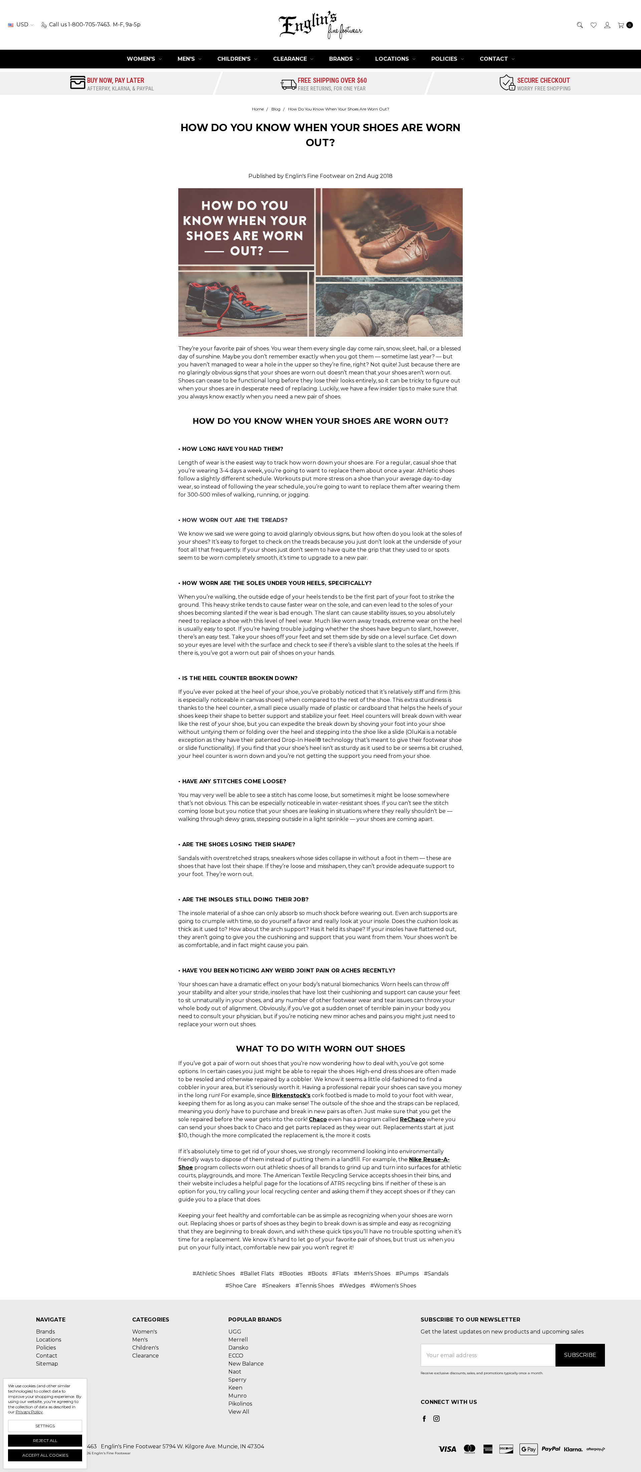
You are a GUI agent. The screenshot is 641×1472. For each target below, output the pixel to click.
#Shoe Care (240, 1285)
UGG (234, 1332)
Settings (45, 1425)
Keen (235, 1388)
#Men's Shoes (372, 1273)
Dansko (238, 1348)
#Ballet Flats (257, 1273)
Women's (142, 59)
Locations (393, 59)
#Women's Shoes (393, 1285)
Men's (187, 59)
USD (22, 24)
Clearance (290, 59)
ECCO (235, 1356)
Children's (234, 59)
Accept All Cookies (45, 1455)
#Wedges (352, 1285)
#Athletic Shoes (214, 1273)
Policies (445, 59)
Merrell (238, 1340)
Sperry (237, 1380)
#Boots (317, 1273)
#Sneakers (276, 1285)
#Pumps (407, 1273)
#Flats (340, 1273)
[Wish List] (593, 24)
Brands (342, 59)
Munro (237, 1396)
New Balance (246, 1364)
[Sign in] (607, 24)
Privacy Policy (29, 1411)
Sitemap (47, 1364)
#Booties (290, 1273)
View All (238, 1412)
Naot (234, 1372)
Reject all (45, 1440)
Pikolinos (240, 1404)
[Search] (579, 24)
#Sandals (436, 1273)
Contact (495, 59)
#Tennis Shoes (314, 1285)
